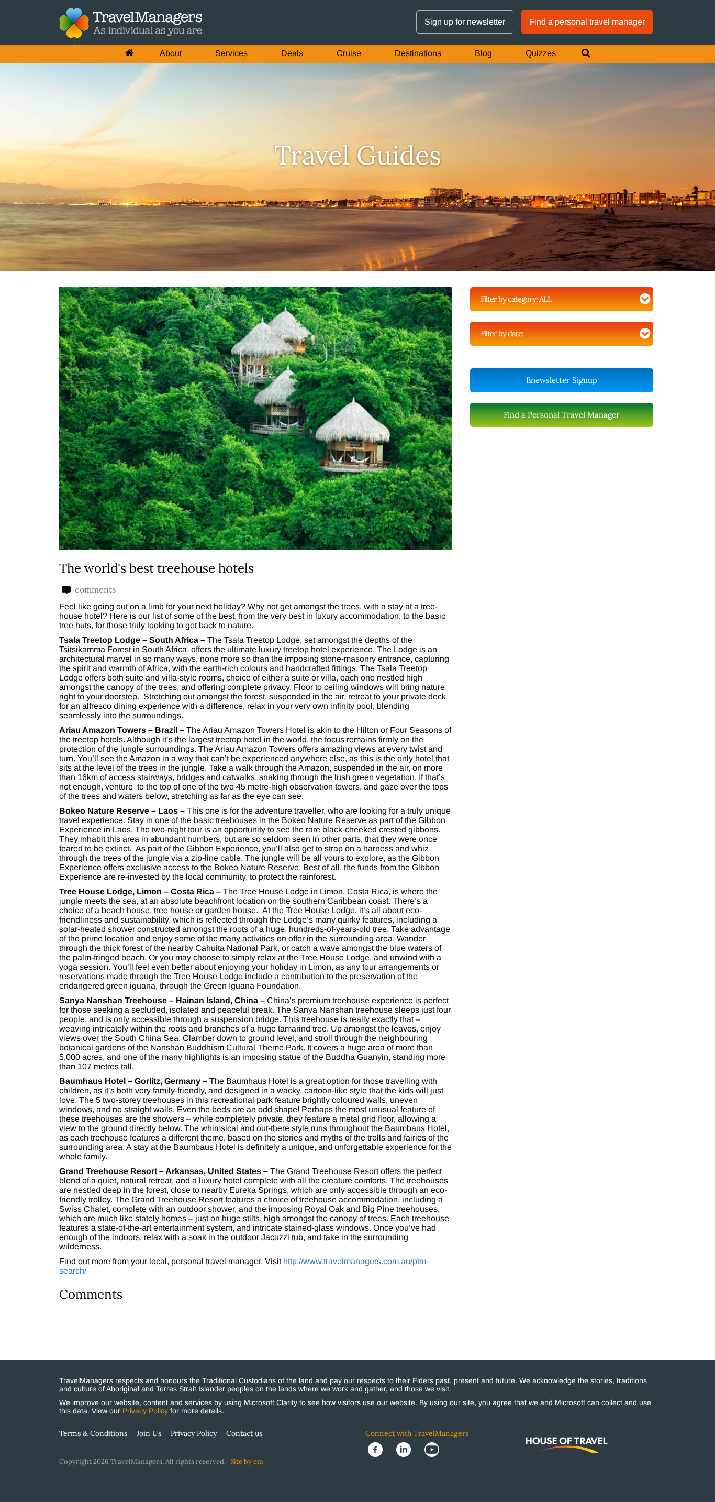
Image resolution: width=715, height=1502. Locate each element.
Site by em (246, 1461)
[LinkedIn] (408, 1448)
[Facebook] (379, 1448)
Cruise (349, 53)
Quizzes (541, 53)
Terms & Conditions (93, 1433)
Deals (292, 53)
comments (94, 590)
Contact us (244, 1433)
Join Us (149, 1433)
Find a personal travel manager (587, 21)
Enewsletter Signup (561, 380)
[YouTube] (435, 1448)
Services (231, 53)
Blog (483, 53)
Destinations (418, 53)
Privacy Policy (145, 1411)
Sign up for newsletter (464, 21)
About (171, 53)
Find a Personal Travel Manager (562, 415)
